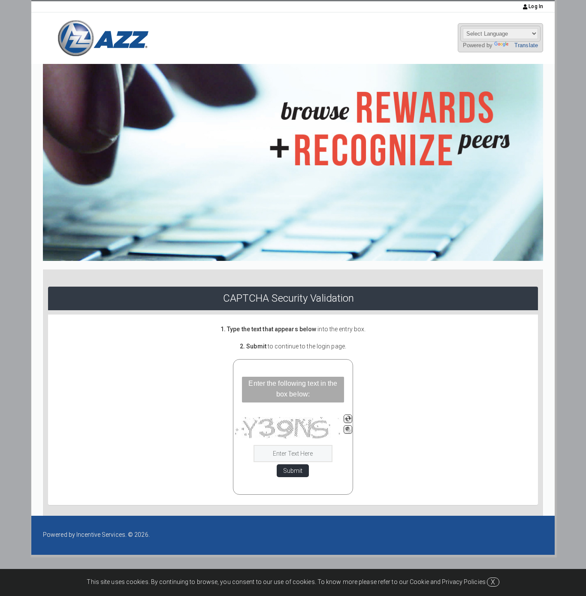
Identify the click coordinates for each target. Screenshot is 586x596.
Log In (535, 6)
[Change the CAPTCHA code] (348, 418)
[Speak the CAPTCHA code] (348, 429)
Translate (526, 45)
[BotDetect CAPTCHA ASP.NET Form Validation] (288, 428)
